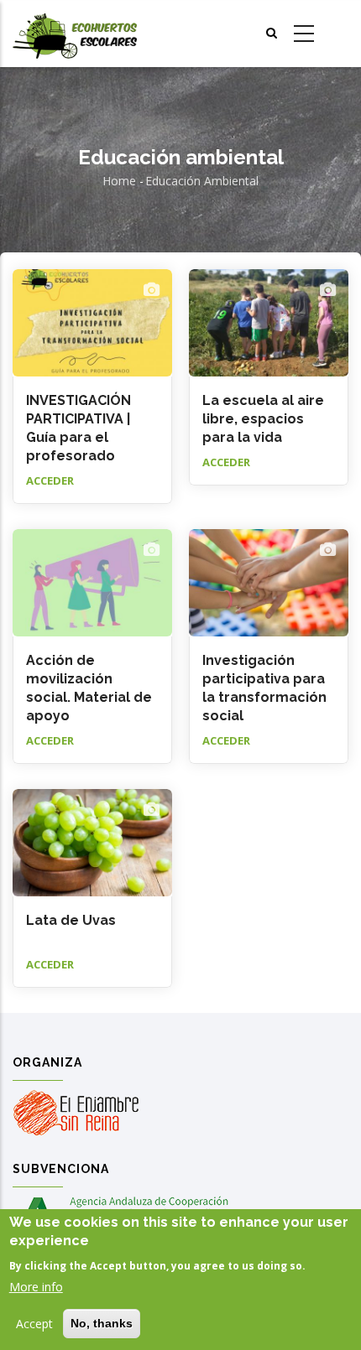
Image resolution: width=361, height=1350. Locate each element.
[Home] (75, 34)
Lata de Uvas (71, 920)
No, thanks (102, 1323)
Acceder (50, 480)
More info (36, 1287)
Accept (34, 1324)
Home (119, 181)
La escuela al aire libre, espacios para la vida (263, 418)
